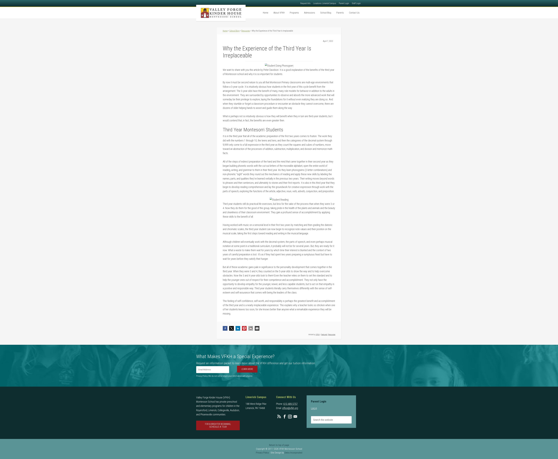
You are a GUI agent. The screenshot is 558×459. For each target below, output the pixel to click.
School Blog (234, 31)
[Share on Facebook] (225, 328)
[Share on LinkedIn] (238, 328)
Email (295, 416)
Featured (324, 335)
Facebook (284, 416)
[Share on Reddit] (250, 328)
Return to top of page (279, 445)
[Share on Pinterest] (244, 328)
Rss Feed (279, 416)
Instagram (290, 416)
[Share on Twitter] (231, 328)
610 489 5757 (290, 403)
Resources (331, 335)
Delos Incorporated (293, 452)
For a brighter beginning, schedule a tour (218, 425)
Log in (314, 408)
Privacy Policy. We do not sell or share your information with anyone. (224, 376)
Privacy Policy (262, 452)
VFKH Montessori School (221, 13)
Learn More (247, 369)
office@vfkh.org (290, 408)
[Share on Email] (257, 328)
